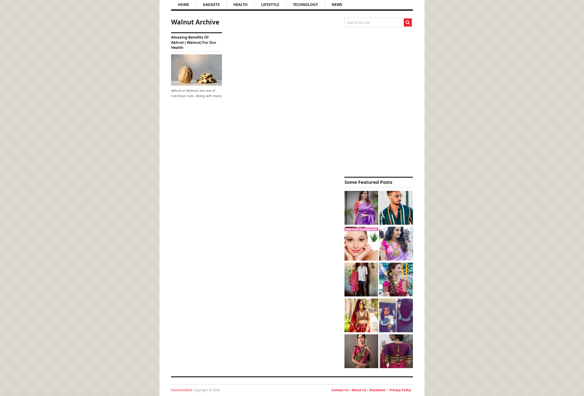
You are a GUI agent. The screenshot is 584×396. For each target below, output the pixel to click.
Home (183, 4)
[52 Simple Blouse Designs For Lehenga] (361, 315)
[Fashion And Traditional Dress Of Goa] (361, 280)
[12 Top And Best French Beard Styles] (396, 208)
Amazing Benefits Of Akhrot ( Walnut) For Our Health (193, 42)
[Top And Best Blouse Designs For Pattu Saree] (361, 351)
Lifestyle (270, 4)
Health (240, 4)
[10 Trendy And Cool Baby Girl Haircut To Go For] (396, 315)
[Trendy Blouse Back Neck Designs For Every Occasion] (396, 351)
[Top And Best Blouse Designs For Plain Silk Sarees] (361, 208)
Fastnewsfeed (181, 390)
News (337, 4)
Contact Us (340, 390)
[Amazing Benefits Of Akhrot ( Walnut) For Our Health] (196, 70)
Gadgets (211, 4)
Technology (305, 4)
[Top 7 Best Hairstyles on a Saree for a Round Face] (396, 244)
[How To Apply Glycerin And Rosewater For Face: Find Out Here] (361, 244)
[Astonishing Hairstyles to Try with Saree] (396, 280)
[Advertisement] (378, 102)
